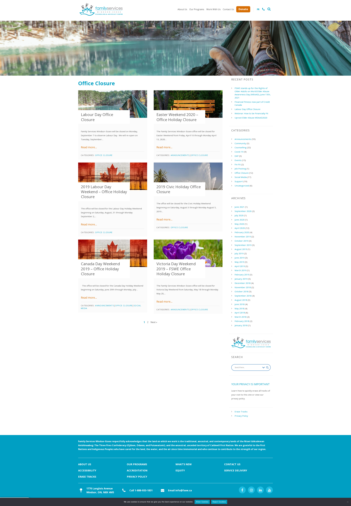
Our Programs (196, 9)
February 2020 (242, 232)
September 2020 (243, 211)
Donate (243, 9)
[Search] (269, 9)
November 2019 (243, 236)
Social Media (241, 177)
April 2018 (240, 312)
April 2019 (240, 266)
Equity (180, 470)
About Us (182, 9)
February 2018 (242, 321)
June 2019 (239, 257)
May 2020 (239, 224)
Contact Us (228, 9)
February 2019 (242, 274)
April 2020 (240, 228)
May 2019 (239, 262)
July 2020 (239, 215)
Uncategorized (242, 185)
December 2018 (242, 283)
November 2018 (243, 287)
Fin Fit (238, 164)
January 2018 (241, 325)
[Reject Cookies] (347, 502)
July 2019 (239, 253)
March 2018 (240, 316)
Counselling (240, 147)
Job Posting (240, 168)
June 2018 (239, 304)
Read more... (89, 147)
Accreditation (137, 470)
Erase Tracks (241, 411)
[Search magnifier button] (267, 367)
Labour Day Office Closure (247, 109)
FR (258, 9)
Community (240, 143)
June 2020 (239, 219)
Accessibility (87, 470)
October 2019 (241, 240)
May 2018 (239, 308)
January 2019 (241, 278)
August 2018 (241, 300)
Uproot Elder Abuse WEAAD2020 (251, 117)
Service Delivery (235, 470)
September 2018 (243, 295)
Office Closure (103, 155)
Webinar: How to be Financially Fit (251, 113)
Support (239, 181)
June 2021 (239, 207)
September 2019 (243, 245)
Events (238, 160)
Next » (154, 322)
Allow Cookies (202, 502)
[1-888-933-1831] (263, 9)
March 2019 (240, 270)
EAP (237, 156)
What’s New (184, 464)
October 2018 (241, 291)
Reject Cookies (219, 502)
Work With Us (213, 9)
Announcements (180, 155)
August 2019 (241, 249)
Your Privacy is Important (250, 384)
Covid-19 (239, 151)
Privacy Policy (241, 415)
